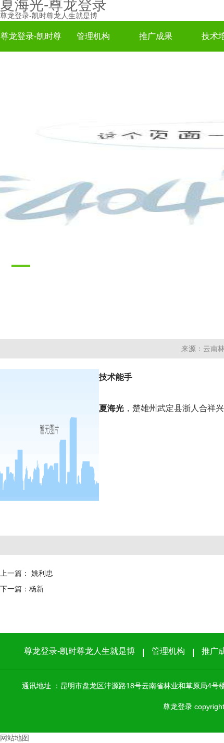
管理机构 (93, 36)
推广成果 (155, 36)
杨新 (36, 589)
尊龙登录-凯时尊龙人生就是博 (48, 15)
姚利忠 (42, 573)
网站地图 (14, 738)
